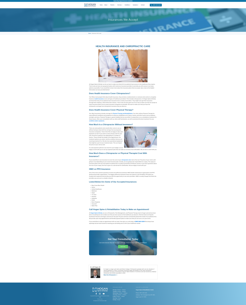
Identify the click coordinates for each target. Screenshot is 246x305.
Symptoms (135, 5)
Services (119, 5)
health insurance (99, 99)
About (105, 5)
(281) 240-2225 (139, 221)
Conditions (127, 5)
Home (101, 5)
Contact (143, 5)
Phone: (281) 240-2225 (141, 292)
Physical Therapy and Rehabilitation (123, 113)
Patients (112, 5)
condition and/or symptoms (96, 120)
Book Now (123, 246)
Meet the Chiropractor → (110, 275)
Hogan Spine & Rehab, (97, 213)
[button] (156, 5)
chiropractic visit (126, 160)
